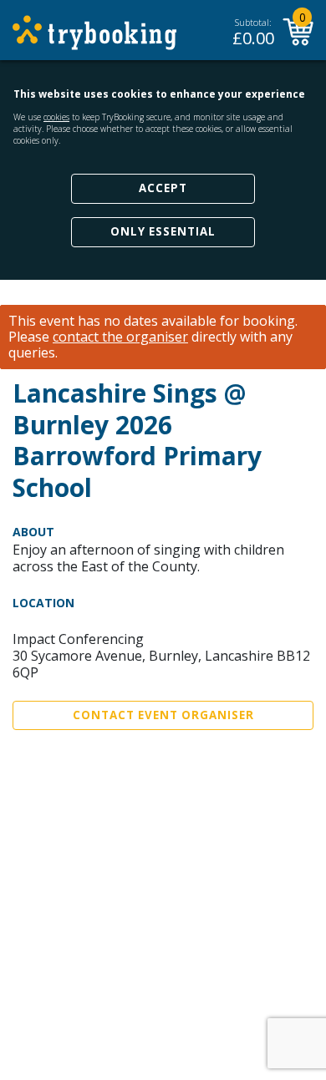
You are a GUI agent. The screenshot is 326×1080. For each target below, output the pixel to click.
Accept (163, 187)
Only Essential (163, 231)
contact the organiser (120, 337)
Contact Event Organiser (163, 715)
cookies (56, 117)
